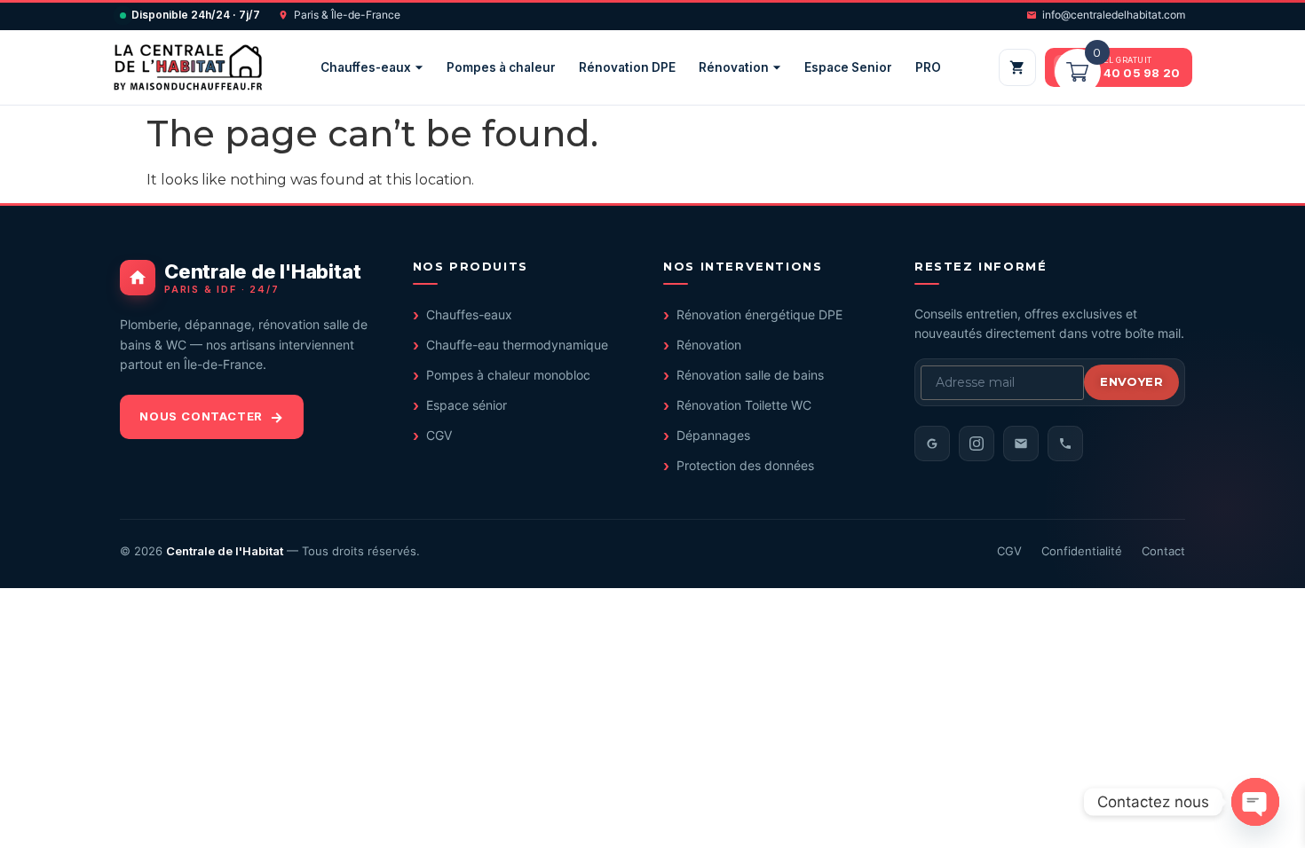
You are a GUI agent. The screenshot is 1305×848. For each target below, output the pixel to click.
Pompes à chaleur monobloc (508, 374)
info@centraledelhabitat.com (1113, 14)
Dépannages (713, 435)
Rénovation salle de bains (750, 374)
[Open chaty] (1255, 802)
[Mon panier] (1017, 67)
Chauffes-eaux (365, 67)
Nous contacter (201, 416)
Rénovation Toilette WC (743, 404)
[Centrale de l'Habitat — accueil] (188, 67)
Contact (1163, 551)
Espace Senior (848, 67)
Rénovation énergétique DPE (759, 314)
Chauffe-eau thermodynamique (517, 344)
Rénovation (734, 67)
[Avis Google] (932, 443)
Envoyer (1131, 381)
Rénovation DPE (627, 67)
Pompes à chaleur (501, 67)
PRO (928, 67)
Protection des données (745, 465)
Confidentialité (1081, 551)
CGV (439, 435)
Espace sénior (466, 404)
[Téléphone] (1065, 443)
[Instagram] (976, 443)
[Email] (1021, 443)
